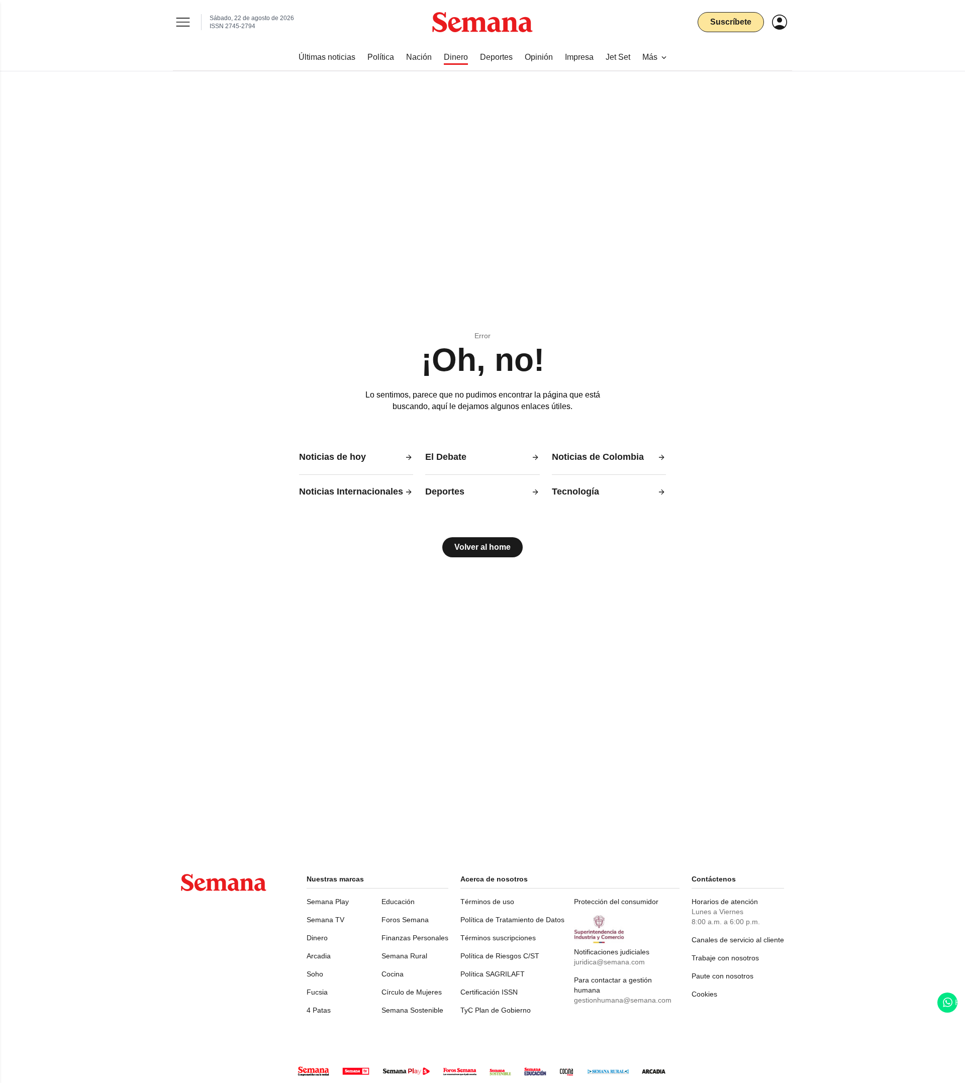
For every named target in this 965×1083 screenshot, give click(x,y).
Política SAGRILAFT (492, 974)
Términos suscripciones (498, 938)
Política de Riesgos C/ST (499, 956)
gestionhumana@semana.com (622, 1000)
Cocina (392, 974)
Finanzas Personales (414, 938)
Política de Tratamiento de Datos (512, 920)
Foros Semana (405, 920)
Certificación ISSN (489, 992)
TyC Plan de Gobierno (495, 1010)
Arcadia (319, 956)
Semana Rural (404, 956)
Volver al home (482, 547)
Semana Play (328, 902)
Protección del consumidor (616, 902)
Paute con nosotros (722, 976)
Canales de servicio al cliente (738, 940)
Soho (315, 974)
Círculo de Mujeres (411, 992)
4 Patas (319, 1010)
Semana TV (325, 920)
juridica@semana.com (609, 962)
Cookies (704, 994)
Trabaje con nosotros (725, 958)
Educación (398, 902)
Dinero (317, 938)
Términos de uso (487, 902)
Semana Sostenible (412, 1010)
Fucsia (317, 992)
